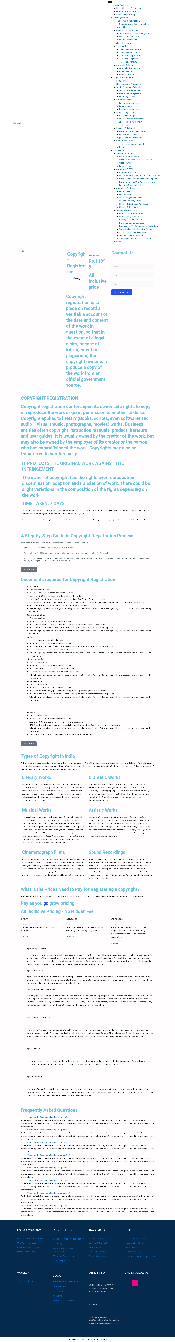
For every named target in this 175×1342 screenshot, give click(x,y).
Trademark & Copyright (124, 43)
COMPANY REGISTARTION (131, 235)
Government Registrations (128, 30)
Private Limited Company (127, 14)
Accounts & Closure (125, 153)
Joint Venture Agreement (130, 137)
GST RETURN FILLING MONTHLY (134, 232)
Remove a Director (127, 194)
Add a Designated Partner (130, 197)
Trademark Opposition (129, 55)
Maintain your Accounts (129, 156)
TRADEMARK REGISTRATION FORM (135, 238)
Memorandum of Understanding (133, 131)
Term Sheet (124, 125)
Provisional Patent (127, 74)
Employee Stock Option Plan (131, 185)
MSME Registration (26, 1251)
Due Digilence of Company (131, 219)
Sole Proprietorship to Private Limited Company (140, 175)
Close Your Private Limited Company (135, 159)
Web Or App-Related (125, 140)
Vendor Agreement (127, 96)
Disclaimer (123, 147)
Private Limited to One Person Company (137, 182)
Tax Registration (120, 17)
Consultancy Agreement (130, 106)
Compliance (118, 150)
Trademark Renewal (128, 61)
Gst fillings (123, 27)
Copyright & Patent (124, 65)
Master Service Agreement (131, 93)
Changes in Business (125, 188)
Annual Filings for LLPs (129, 216)
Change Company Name (130, 200)
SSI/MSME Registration (129, 36)
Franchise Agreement (128, 134)
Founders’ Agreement (126, 112)
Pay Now (117, 241)
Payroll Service (125, 166)
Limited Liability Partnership (128, 8)
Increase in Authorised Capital (132, 223)
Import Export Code (128, 39)
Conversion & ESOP (125, 169)
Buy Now (25, 937)
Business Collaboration (126, 128)
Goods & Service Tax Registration (134, 24)
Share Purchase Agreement (131, 118)
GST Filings (58, 1243)
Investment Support (128, 115)
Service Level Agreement (130, 90)
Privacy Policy (59, 1286)
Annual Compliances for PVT (132, 213)
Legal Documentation (123, 77)
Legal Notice (122, 81)
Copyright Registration (129, 68)
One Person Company (126, 11)
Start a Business (120, 5)
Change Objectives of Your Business (135, 204)
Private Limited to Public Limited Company (138, 178)
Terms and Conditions (63, 1300)
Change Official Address (129, 207)
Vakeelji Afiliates (25, 1281)
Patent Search (125, 71)
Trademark (121, 46)
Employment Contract (129, 103)
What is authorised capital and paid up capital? (48, 1117)
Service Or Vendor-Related (128, 87)
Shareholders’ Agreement (130, 122)
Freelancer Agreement (129, 109)
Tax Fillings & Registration (128, 20)
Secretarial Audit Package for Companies (137, 229)
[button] (87, 1117)
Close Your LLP (126, 163)
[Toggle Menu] (110, 2)
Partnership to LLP (127, 172)
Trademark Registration (130, 49)
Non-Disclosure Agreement (128, 84)
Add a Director (125, 191)
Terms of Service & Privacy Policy (133, 144)
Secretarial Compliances (127, 210)
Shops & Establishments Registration (135, 33)
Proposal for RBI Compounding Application (138, 226)
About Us (57, 1295)
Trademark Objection (128, 58)
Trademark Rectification (129, 52)
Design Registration (98, 1256)
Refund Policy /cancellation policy (69, 1281)
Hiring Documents (124, 99)
